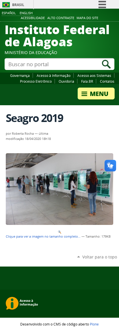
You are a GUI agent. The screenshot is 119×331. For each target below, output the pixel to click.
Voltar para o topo (99, 257)
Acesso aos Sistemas (94, 75)
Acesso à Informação (53, 75)
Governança (20, 75)
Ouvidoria (66, 81)
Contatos (107, 81)
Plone (94, 324)
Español (9, 13)
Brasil (18, 4)
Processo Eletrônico (36, 81)
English (26, 13)
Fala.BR (87, 81)
